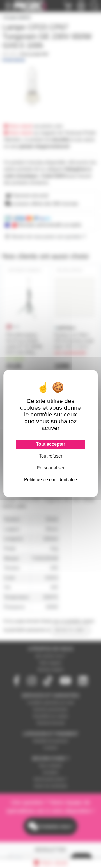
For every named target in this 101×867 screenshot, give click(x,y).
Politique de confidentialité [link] (50, 479)
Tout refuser (50, 456)
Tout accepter (50, 444)
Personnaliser (51, 467)
